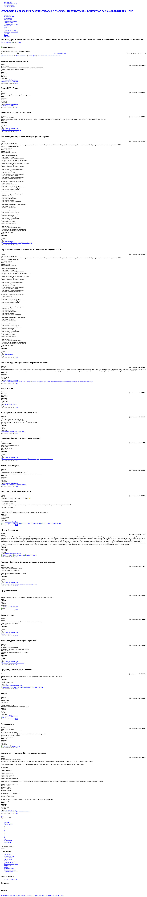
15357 (16, 813)
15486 (16, 83)
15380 (16, 688)
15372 (16, 719)
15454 (16, 357)
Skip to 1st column (9, 5)
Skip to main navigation (10, 3)
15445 (16, 433)
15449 (16, 407)
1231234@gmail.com (11, 404)
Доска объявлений (6, 42)
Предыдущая (8, 824)
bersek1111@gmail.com (11, 80)
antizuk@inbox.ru (10, 241)
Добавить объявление (7, 55)
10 (5, 839)
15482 (16, 131)
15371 (16, 747)
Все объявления (21, 55)
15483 (16, 107)
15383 (16, 664)
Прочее (19, 42)
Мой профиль (32, 55)
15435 (16, 460)
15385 (16, 635)
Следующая (8, 840)
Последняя (7, 842)
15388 (16, 610)
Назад (2, 816)
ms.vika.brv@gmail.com (11, 522)
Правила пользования (54, 55)
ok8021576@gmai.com (11, 606)
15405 (16, 556)
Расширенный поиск (60, 53)
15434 (16, 486)
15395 (16, 585)
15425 (16, 525)
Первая (6, 822)
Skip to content (8, 2)
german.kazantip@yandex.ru (13, 553)
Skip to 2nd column (9, 6)
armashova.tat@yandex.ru (12, 380)
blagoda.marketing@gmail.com (13, 685)
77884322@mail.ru (10, 810)
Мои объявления (42, 55)
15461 (16, 244)
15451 (16, 383)
